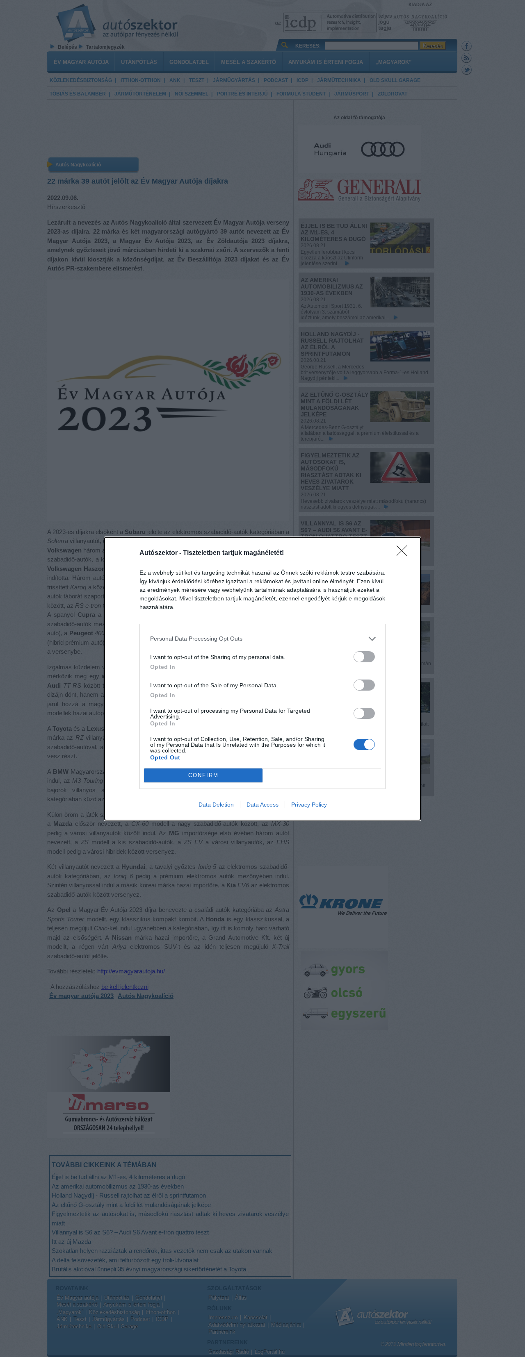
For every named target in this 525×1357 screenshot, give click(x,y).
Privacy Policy (309, 804)
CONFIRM (203, 775)
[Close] (404, 553)
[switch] (364, 656)
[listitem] (262, 638)
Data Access (262, 804)
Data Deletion (216, 804)
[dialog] (262, 678)
